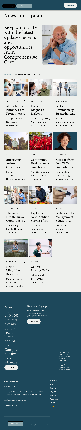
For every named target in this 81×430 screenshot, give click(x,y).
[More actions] (25, 101)
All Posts (7, 74)
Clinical (37, 74)
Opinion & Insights (22, 74)
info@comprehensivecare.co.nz (16, 400)
